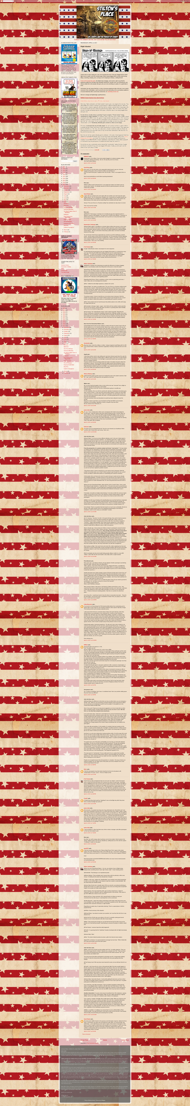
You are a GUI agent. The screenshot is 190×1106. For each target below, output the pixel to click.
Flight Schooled (67, 219)
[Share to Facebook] (107, 150)
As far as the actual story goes (88, 80)
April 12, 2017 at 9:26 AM (90, 422)
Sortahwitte (87, 343)
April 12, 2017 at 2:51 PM (90, 685)
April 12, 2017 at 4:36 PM (90, 794)
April (65, 201)
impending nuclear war (112, 91)
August (66, 194)
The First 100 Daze (68, 207)
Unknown (86, 426)
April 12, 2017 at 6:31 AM (90, 220)
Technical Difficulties (68, 209)
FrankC (86, 798)
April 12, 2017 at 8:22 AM (90, 349)
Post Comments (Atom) (92, 1043)
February (66, 231)
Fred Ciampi (87, 246)
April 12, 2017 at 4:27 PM (90, 774)
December (66, 186)
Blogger (103, 1100)
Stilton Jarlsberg (88, 263)
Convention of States (66, 266)
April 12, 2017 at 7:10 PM (90, 823)
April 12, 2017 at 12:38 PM (90, 599)
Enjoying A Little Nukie (69, 223)
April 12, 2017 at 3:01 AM (90, 163)
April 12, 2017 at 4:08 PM (90, 764)
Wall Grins (66, 205)
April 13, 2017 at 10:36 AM (90, 1014)
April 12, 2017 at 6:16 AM (90, 189)
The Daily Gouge (65, 272)
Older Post (125, 1040)
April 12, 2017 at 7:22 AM (90, 319)
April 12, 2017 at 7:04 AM (90, 259)
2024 (64, 170)
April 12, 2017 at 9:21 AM (90, 379)
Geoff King (86, 167)
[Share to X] (106, 150)
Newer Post (84, 1040)
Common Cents (65, 265)
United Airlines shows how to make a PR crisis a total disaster (95, 101)
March (65, 229)
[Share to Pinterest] (108, 150)
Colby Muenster (88, 604)
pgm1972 (86, 848)
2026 (64, 166)
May (65, 199)
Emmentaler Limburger (89, 224)
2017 (64, 184)
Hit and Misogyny (68, 221)
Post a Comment (86, 1034)
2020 (64, 178)
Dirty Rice (66, 225)
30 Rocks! (66, 203)
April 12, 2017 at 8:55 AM (90, 369)
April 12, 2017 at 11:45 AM (90, 511)
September (67, 192)
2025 (64, 168)
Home (105, 1040)
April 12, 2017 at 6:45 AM (90, 242)
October (66, 190)
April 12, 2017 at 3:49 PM (90, 694)
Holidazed (66, 214)
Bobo (85, 769)
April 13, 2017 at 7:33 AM (90, 832)
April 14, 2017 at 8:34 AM (90, 1031)
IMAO (62, 268)
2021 (64, 176)
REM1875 (86, 156)
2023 (64, 172)
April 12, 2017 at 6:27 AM (90, 207)
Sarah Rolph (87, 194)
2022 (64, 174)
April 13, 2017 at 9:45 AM (90, 862)
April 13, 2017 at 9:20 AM (90, 843)
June (65, 197)
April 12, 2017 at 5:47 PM (90, 803)
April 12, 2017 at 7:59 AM (90, 338)
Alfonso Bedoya (88, 373)
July (65, 195)
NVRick (86, 644)
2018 (64, 182)
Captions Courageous (69, 227)
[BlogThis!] (104, 150)
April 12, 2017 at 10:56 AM (90, 431)
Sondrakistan (64, 270)
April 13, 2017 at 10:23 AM (90, 943)
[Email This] (103, 150)
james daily (87, 410)
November (66, 188)
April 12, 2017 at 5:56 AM (90, 178)
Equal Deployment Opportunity (68, 217)
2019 (64, 180)
